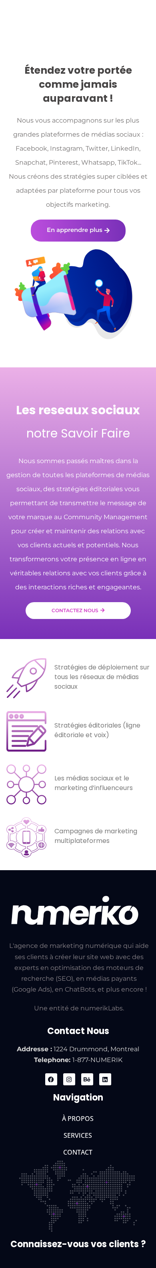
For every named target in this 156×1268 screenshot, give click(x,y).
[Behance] (87, 1079)
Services (78, 1135)
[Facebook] (51, 1079)
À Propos (78, 1118)
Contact (77, 1152)
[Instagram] (69, 1079)
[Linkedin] (105, 1079)
